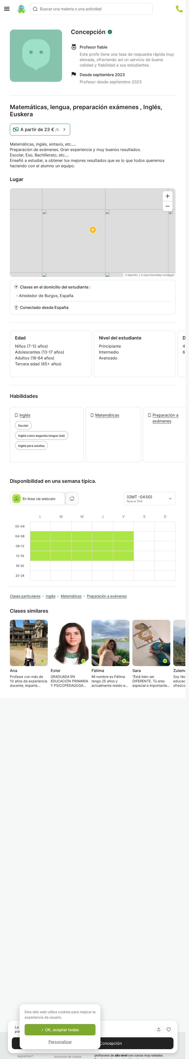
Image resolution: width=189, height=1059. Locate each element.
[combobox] (91, 9)
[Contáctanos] (179, 8)
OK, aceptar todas (61, 1029)
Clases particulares (25, 596)
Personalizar (60, 1041)
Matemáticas (107, 415)
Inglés (24, 415)
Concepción (88, 32)
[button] (168, 1029)
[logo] (21, 9)
